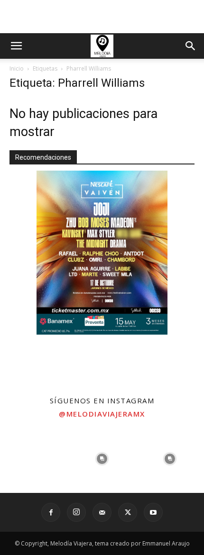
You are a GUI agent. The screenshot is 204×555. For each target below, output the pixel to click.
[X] (127, 512)
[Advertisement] (102, 16)
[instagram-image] (34, 458)
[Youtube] (153, 512)
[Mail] (102, 512)
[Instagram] (76, 512)
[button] (16, 46)
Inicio (16, 68)
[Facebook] (50, 512)
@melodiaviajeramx (102, 414)
